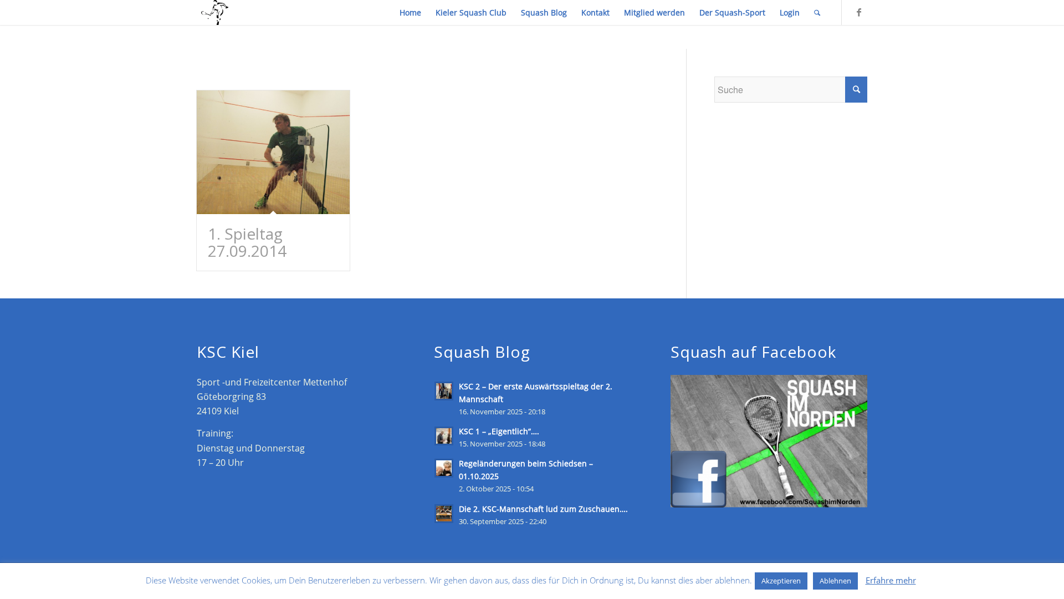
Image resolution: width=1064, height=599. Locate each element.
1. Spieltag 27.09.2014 (247, 242)
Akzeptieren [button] (781, 581)
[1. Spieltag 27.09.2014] (273, 152)
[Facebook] (859, 12)
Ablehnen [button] (835, 581)
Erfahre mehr (891, 580)
